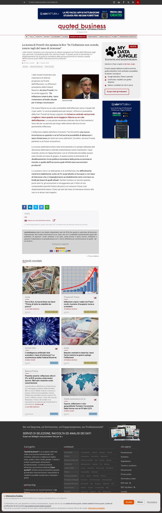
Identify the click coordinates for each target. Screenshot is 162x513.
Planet (115, 37)
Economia (56, 37)
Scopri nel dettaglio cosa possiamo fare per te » (43, 436)
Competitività (85, 452)
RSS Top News (127, 487)
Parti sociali (100, 468)
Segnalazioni (126, 461)
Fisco (83, 476)
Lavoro (83, 468)
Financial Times (71, 297)
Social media (99, 487)
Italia (31, 37)
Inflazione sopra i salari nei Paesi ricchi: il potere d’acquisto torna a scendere (79, 304)
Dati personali (126, 470)
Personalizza (152, 502)
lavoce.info (30, 348)
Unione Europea (94, 480)
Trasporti (93, 491)
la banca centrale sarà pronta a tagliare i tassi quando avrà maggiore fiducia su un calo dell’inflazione (63, 117)
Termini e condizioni (128, 466)
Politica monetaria (87, 460)
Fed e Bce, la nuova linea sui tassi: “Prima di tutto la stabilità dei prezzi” (40, 304)
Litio (112, 484)
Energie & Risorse (71, 484)
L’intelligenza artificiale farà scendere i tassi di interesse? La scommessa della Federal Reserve (41, 355)
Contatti (124, 492)
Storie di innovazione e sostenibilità (43, 2)
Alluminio (106, 484)
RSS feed (125, 483)
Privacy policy (126, 474)
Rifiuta (140, 502)
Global (65, 37)
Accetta (129, 502)
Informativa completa (96, 508)
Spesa (88, 476)
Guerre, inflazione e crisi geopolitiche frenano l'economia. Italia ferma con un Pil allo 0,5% (79, 406)
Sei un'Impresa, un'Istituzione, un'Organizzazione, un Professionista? (63, 426)
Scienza (90, 487)
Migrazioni (104, 456)
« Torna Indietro (93, 256)
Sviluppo (102, 452)
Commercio (95, 456)
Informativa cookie (128, 479)
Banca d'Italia (31, 371)
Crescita (94, 452)
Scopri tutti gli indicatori (117, 92)
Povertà (109, 452)
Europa (39, 37)
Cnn (25, 217)
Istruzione (90, 468)
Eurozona (84, 480)
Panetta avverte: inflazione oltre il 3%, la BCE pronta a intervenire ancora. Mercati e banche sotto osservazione (40, 379)
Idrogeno (98, 484)
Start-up (106, 464)
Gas (91, 484)
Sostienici (124, 457)
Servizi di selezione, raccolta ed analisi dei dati (57, 433)
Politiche (96, 476)
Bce (96, 460)
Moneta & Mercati (78, 37)
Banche (101, 460)
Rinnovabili (84, 484)
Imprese (95, 464)
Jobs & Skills (104, 37)
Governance (85, 456)
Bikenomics (107, 491)
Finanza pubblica (70, 476)
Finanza (103, 476)
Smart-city (84, 491)
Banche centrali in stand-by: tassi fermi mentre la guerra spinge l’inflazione (79, 355)
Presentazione (126, 453)
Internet (83, 487)
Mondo (47, 37)
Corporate (92, 37)
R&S (107, 487)
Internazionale (107, 480)
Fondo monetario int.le (75, 399)
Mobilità (67, 491)
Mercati (108, 460)
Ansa (27, 297)
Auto (99, 491)
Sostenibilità (85, 472)
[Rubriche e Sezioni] (24, 2)
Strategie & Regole (128, 37)
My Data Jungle (130, 64)
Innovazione (69, 488)
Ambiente (94, 472)
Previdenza (109, 468)
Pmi (101, 464)
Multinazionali (85, 464)
